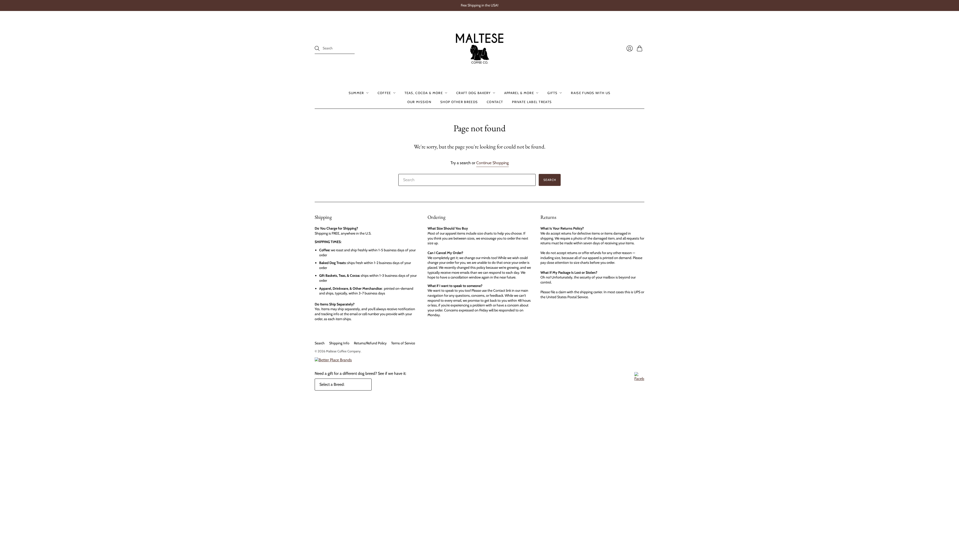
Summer (356, 93)
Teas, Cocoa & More (424, 93)
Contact (495, 102)
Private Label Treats (532, 102)
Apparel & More (519, 93)
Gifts (552, 93)
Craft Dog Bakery (473, 93)
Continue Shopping (492, 162)
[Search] (317, 48)
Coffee (384, 93)
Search (320, 343)
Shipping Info (339, 343)
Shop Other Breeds (459, 102)
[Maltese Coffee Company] (479, 48)
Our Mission (419, 102)
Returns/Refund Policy (370, 343)
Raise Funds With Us (590, 93)
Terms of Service (403, 343)
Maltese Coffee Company (343, 351)
